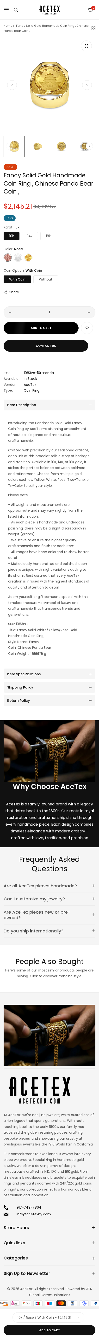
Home (8, 26)
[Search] (16, 10)
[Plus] (89, 312)
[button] (87, 85)
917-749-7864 (29, 1207)
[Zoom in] (86, 45)
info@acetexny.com (34, 1214)
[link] (49, 751)
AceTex (30, 384)
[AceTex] (49, 10)
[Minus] (10, 312)
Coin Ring (31, 390)
